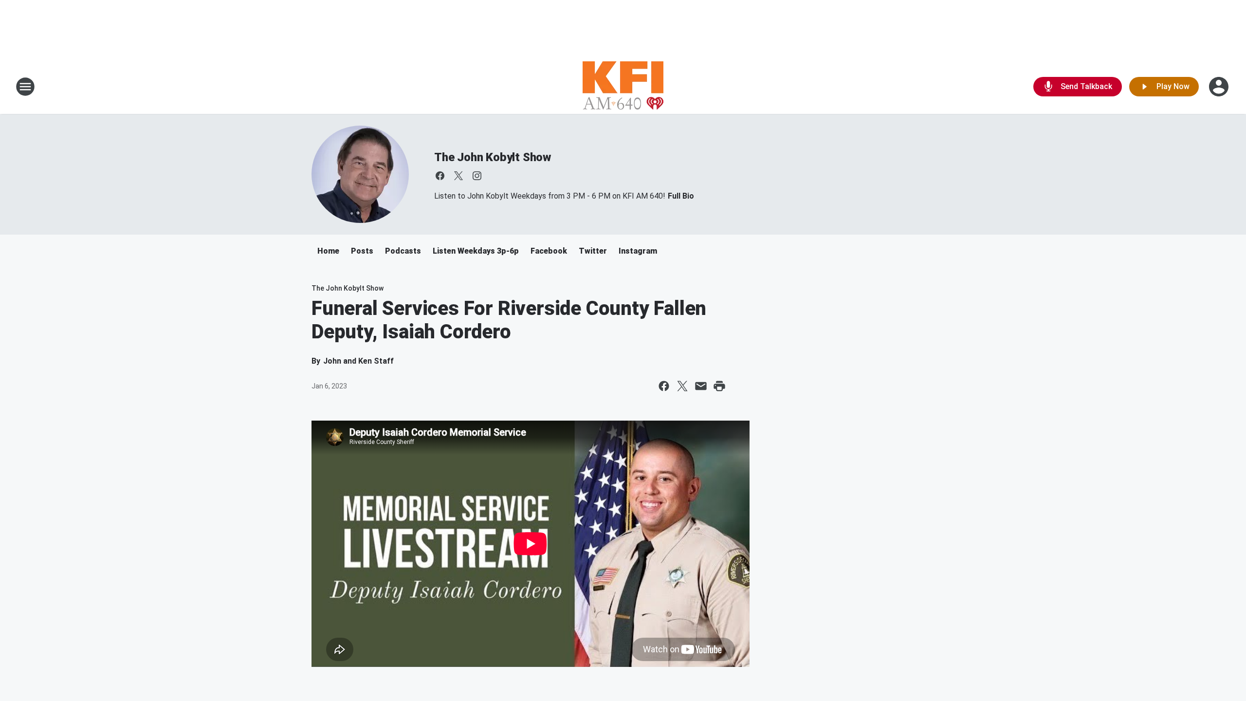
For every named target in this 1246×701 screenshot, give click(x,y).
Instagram (638, 251)
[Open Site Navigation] (25, 86)
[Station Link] (623, 86)
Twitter (593, 251)
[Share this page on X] (682, 386)
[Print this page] (719, 386)
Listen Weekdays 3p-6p (476, 251)
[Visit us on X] (458, 176)
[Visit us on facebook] (440, 176)
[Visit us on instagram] (477, 176)
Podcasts (403, 251)
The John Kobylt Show (492, 157)
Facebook (549, 251)
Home (328, 251)
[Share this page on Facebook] (664, 386)
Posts (362, 251)
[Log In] (1219, 86)
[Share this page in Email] (701, 386)
